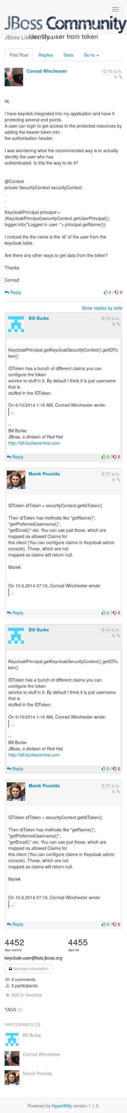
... (12, 411)
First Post (19, 55)
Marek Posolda (44, 474)
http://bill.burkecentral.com (34, 443)
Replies (46, 55)
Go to (90, 55)
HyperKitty (62, 1106)
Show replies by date (102, 308)
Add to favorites (26, 995)
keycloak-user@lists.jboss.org (33, 958)
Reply (15, 292)
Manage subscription (31, 968)
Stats (68, 55)
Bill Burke (39, 318)
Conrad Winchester (47, 71)
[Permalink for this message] (120, 77)
